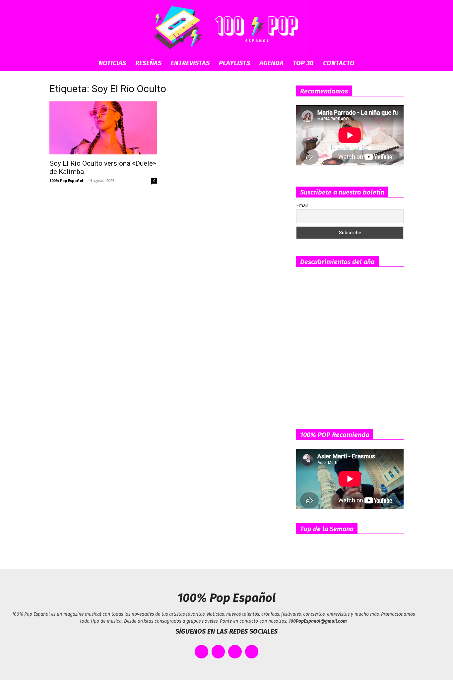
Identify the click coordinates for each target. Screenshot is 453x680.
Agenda (271, 63)
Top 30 (303, 63)
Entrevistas (190, 63)
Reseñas (148, 63)
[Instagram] (235, 651)
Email (302, 205)
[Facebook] (201, 651)
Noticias (112, 63)
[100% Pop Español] (226, 27)
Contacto (339, 63)
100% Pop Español (66, 180)
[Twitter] (218, 651)
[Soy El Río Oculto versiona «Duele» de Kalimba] (103, 127)
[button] (396, 63)
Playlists (234, 63)
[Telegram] (252, 651)
